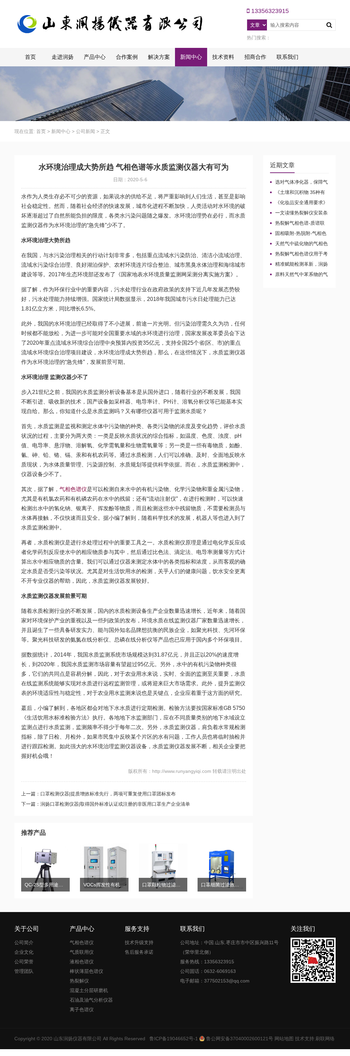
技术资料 (223, 57)
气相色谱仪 (73, 489)
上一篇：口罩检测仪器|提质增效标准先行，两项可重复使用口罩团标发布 (98, 793)
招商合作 (255, 57)
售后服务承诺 (139, 952)
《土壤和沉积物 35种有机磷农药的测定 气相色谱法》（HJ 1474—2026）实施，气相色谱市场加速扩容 (299, 192)
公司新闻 (85, 131)
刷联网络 (325, 1038)
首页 (30, 57)
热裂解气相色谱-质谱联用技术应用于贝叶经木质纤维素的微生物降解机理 (298, 223)
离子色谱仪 (82, 1009)
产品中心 (95, 57)
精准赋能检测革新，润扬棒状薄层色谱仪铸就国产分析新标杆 (299, 264)
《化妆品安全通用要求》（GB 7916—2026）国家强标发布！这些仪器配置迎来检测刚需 (299, 203)
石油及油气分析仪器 (91, 1000)
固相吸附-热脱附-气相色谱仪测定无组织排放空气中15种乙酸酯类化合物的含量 (299, 233)
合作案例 (127, 57)
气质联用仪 (82, 952)
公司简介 (23, 942)
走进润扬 (62, 57)
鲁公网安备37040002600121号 (239, 1038)
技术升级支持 (139, 942)
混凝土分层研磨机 (89, 990)
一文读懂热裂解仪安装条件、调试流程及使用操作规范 (299, 213)
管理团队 (23, 971)
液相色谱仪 (82, 961)
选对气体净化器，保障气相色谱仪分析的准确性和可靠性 (299, 182)
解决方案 (159, 57)
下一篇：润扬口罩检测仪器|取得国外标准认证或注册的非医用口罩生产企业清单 (105, 804)
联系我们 (287, 57)
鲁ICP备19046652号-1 (173, 1038)
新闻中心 (191, 57)
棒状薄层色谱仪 (86, 971)
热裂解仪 (79, 981)
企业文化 (23, 952)
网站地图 (284, 1038)
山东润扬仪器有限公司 (78, 1038)
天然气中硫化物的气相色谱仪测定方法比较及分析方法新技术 (299, 244)
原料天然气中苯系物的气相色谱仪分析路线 (299, 275)
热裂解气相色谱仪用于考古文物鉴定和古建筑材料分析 (299, 254)
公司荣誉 (23, 961)
